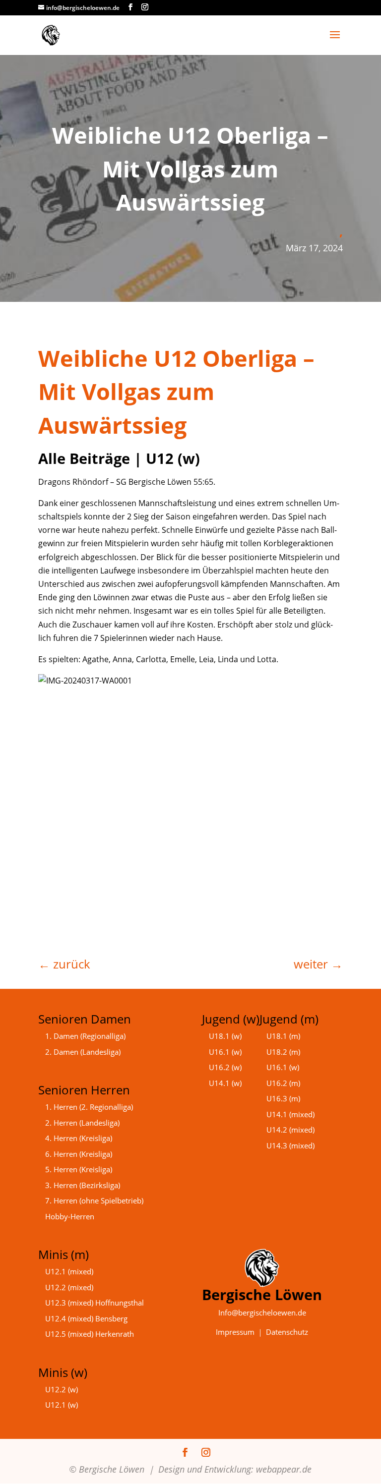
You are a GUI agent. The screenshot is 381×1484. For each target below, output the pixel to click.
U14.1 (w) (225, 1083)
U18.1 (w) (225, 1036)
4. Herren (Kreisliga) (78, 1138)
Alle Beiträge (84, 458)
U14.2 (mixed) (290, 1130)
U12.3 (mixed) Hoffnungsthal (94, 1303)
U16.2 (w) (225, 1067)
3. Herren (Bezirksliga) (82, 1185)
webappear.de (284, 1469)
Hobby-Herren (69, 1216)
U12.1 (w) (61, 1405)
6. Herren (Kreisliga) (78, 1154)
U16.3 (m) (283, 1098)
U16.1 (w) (225, 1052)
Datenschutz (287, 1332)
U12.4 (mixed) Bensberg (86, 1318)
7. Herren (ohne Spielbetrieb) (94, 1200)
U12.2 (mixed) (69, 1287)
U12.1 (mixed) (69, 1271)
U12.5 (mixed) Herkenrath (89, 1334)
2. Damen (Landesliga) (83, 1052)
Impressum (235, 1332)
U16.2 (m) (283, 1083)
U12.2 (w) (61, 1389)
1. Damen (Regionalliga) (85, 1036)
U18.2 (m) (283, 1052)
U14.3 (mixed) (290, 1145)
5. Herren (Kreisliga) (78, 1169)
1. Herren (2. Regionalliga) (89, 1107)
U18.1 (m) (283, 1036)
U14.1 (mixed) (290, 1114)
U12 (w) (173, 458)
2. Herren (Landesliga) (82, 1123)
